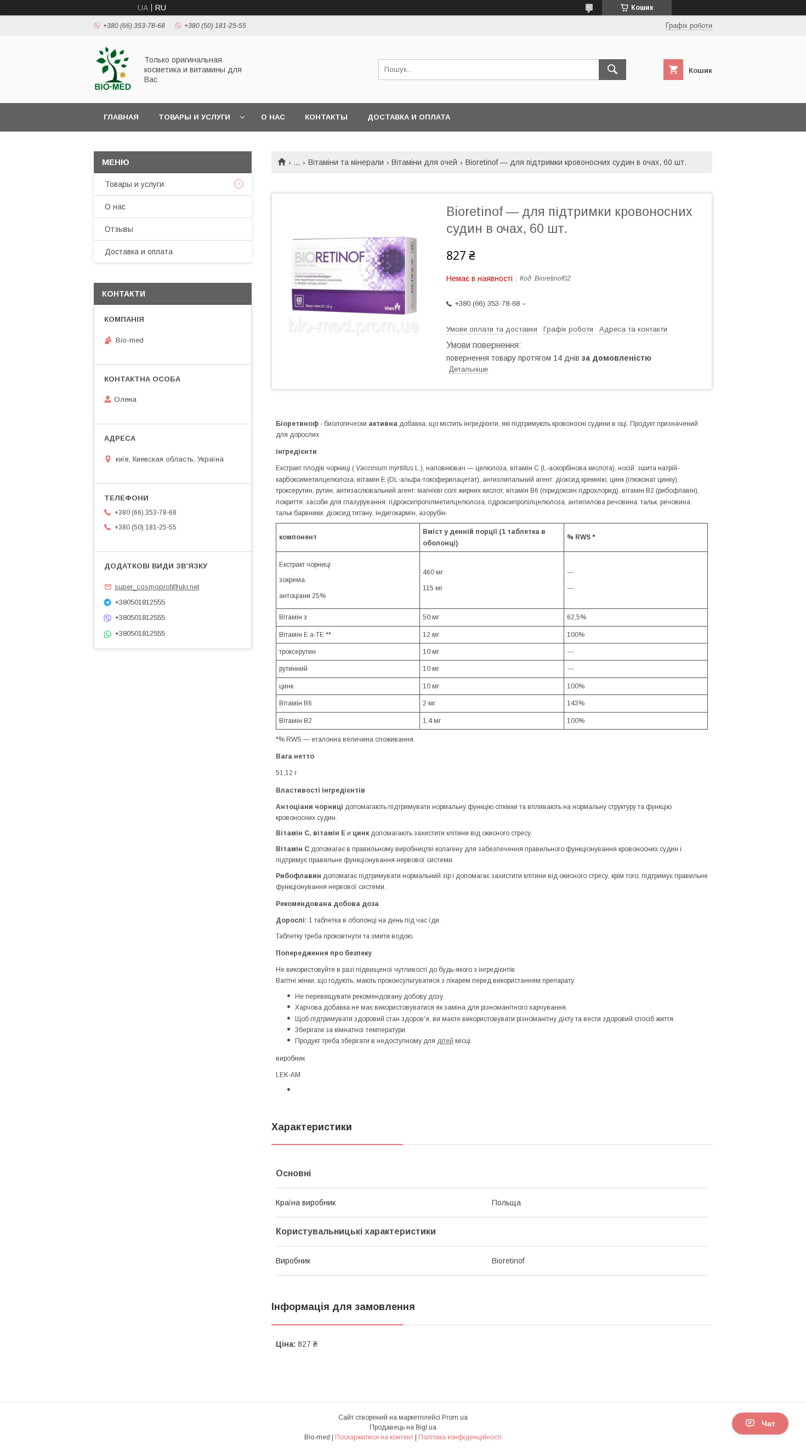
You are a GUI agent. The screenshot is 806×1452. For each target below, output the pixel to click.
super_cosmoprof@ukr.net (157, 587)
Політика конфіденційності (460, 1437)
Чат (768, 1423)
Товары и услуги (194, 117)
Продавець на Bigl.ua (403, 1427)
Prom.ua (455, 1417)
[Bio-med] (112, 88)
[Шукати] (612, 69)
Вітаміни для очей (424, 162)
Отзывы (119, 229)
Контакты (326, 117)
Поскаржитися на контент (374, 1437)
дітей (445, 1041)
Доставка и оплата (408, 117)
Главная (121, 117)
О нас (273, 117)
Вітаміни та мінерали (346, 162)
